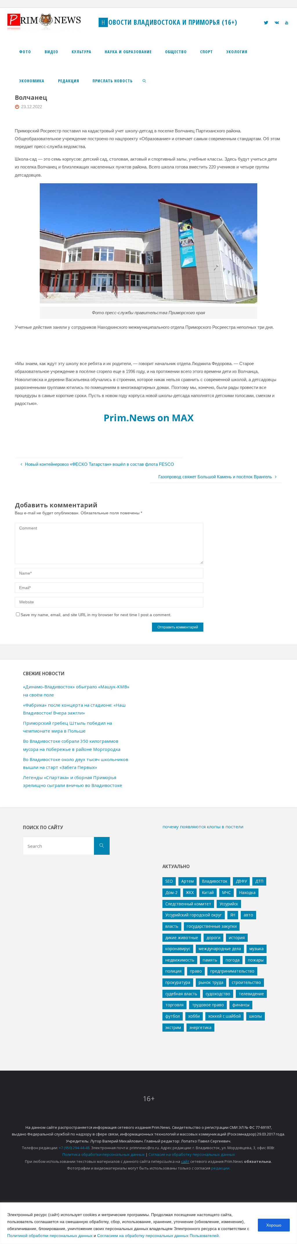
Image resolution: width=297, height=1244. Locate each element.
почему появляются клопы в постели (202, 826)
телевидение (251, 993)
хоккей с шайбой (224, 1016)
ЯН (232, 915)
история (237, 937)
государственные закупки (212, 926)
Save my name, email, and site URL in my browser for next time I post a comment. (96, 615)
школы (255, 1016)
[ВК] (276, 22)
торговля (174, 1004)
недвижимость (179, 960)
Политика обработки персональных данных (103, 1154)
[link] (144, 80)
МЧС (226, 892)
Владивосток (214, 881)
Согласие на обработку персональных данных (191, 1154)
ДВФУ (241, 881)
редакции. (220, 1168)
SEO (169, 881)
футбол (172, 1016)
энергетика (200, 1027)
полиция (173, 971)
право (196, 971)
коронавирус (177, 948)
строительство (246, 982)
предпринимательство (232, 971)
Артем (187, 881)
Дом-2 (171, 892)
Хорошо (273, 1225)
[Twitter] (266, 22)
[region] (148, 1223)
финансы (240, 1004)
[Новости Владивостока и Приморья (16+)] (50, 22)
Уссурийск (229, 904)
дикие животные (181, 937)
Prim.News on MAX (149, 417)
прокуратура (177, 982)
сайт (185, 1161)
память (210, 960)
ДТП (259, 881)
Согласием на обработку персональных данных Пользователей (158, 1235)
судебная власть (181, 993)
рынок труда (211, 982)
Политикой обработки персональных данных (50, 1235)
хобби (194, 1016)
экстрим (173, 1027)
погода (233, 960)
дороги (213, 937)
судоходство (218, 993)
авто (248, 915)
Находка (247, 892)
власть (171, 926)
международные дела (220, 948)
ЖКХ (190, 892)
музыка (256, 948)
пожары (256, 960)
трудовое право (208, 1004)
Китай (208, 892)
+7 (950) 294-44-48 (74, 1147)
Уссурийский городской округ (193, 915)
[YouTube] (286, 22)
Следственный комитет (188, 904)
